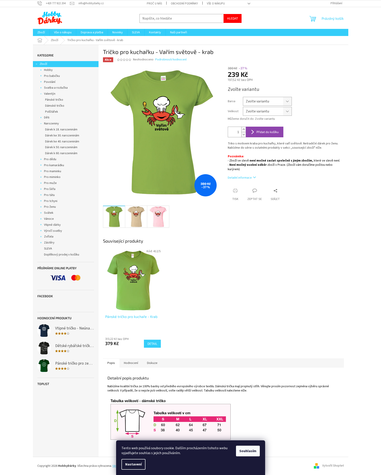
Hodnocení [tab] (131, 363)
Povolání (49, 82)
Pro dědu (50, 159)
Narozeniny (51, 123)
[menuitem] (41, 32)
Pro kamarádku (54, 165)
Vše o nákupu (216, 4)
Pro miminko (52, 177)
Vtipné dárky (52, 225)
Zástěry (49, 242)
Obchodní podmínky (184, 4)
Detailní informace (240, 178)
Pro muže (50, 183)
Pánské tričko (54, 100)
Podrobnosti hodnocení (171, 60)
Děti (46, 117)
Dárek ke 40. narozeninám (62, 141)
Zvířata (48, 236)
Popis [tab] (111, 363)
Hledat (232, 18)
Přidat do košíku (267, 132)
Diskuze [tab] (152, 363)
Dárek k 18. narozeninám (61, 129)
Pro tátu (49, 195)
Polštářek (51, 112)
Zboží (43, 64)
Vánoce (49, 219)
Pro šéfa (49, 189)
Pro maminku (52, 171)
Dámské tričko (54, 106)
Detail (152, 343)
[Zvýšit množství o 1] (243, 129)
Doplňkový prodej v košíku (61, 254)
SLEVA (48, 248)
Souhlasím (247, 451)
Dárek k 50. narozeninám (61, 147)
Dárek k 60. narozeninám (61, 153)
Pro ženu (50, 207)
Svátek (48, 213)
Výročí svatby (53, 231)
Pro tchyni (50, 201)
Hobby (48, 70)
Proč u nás (154, 4)
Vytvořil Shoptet (333, 466)
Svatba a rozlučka (56, 88)
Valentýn (49, 94)
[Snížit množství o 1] (243, 134)
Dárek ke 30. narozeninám (62, 135)
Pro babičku (52, 76)
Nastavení (133, 464)
